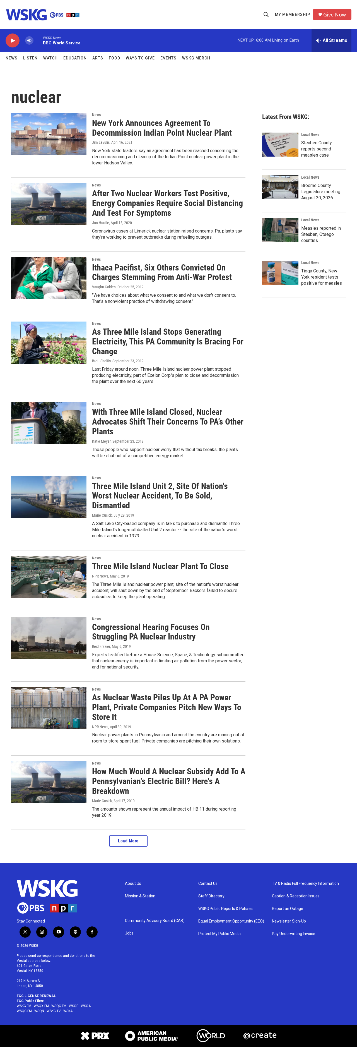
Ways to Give (140, 58)
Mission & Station (140, 896)
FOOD (114, 58)
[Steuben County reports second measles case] (280, 145)
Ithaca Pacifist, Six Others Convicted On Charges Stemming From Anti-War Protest (162, 272)
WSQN (39, 1011)
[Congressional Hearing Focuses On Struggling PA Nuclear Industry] (48, 638)
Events (168, 58)
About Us (133, 883)
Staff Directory (211, 896)
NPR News (100, 576)
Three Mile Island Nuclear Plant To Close (160, 566)
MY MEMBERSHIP (292, 14)
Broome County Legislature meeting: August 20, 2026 (321, 191)
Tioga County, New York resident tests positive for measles (321, 277)
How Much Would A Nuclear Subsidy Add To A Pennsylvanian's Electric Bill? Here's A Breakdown (168, 781)
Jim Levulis (101, 142)
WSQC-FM (24, 1011)
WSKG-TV (54, 1011)
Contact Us (208, 883)
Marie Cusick (102, 515)
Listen (30, 58)
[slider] (38, 40)
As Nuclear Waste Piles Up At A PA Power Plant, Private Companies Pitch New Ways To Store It (166, 707)
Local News (310, 134)
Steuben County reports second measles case (316, 149)
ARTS (97, 58)
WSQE (73, 1006)
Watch (50, 58)
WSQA (86, 1006)
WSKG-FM (24, 1006)
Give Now (334, 15)
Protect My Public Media (219, 934)
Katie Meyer (101, 441)
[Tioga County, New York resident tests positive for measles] (280, 273)
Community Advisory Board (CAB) (155, 921)
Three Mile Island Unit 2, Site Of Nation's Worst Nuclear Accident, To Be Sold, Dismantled (160, 496)
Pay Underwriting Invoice (293, 934)
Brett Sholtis (101, 361)
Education (75, 58)
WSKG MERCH (196, 58)
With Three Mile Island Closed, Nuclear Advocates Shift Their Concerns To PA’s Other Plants (167, 421)
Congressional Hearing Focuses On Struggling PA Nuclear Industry (151, 632)
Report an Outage (287, 909)
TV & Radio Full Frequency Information (305, 883)
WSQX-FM (41, 1006)
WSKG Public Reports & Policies (225, 909)
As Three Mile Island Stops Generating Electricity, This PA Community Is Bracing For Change (167, 341)
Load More (128, 841)
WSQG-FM (58, 1006)
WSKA (68, 1011)
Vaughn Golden (104, 287)
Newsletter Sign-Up (289, 921)
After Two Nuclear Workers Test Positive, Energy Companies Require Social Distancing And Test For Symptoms (167, 203)
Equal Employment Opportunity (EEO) (231, 921)
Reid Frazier (101, 646)
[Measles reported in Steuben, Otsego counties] (280, 230)
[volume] (29, 40)
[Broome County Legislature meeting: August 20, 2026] (280, 187)
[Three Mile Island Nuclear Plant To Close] (48, 577)
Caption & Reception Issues (296, 896)
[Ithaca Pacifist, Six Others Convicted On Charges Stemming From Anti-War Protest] (48, 278)
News (12, 58)
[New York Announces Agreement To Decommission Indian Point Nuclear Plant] (48, 134)
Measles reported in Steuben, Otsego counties (321, 234)
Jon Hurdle (100, 223)
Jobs (129, 933)
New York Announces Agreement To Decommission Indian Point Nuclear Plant (162, 128)
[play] (12, 40)
